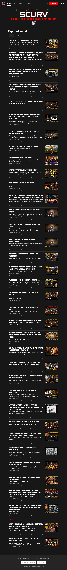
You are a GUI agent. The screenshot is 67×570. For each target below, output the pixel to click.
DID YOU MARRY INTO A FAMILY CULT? (24, 422)
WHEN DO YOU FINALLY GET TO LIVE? (23, 40)
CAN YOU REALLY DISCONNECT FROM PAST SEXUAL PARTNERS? (26, 103)
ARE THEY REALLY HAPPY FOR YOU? (23, 170)
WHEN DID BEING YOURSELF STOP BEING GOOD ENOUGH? (25, 464)
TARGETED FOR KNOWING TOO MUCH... (24, 280)
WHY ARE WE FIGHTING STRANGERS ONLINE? (23, 308)
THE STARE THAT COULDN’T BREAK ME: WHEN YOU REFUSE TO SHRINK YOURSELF (25, 364)
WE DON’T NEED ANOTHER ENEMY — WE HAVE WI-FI (24, 311)
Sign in (62, 3)
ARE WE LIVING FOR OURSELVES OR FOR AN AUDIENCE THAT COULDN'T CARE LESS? (26, 297)
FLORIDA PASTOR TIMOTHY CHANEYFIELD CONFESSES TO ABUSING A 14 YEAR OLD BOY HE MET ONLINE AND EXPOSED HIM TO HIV (25, 395)
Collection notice (44, 558)
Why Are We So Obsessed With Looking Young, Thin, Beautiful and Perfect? (23, 467)
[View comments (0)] (21, 48)
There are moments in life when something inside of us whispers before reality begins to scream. (24, 453)
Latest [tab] (11, 35)
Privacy (32, 558)
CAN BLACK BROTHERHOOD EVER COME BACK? (24, 211)
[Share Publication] (47, 3)
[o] (51, 43)
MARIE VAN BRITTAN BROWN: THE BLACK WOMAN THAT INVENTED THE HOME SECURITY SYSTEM (25, 72)
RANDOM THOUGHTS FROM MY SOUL (23, 146)
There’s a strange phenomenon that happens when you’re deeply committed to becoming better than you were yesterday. (25, 229)
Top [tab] (16, 35)
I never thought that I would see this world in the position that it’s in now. (25, 380)
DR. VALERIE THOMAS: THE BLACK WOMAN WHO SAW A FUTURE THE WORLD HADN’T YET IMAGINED (26, 507)
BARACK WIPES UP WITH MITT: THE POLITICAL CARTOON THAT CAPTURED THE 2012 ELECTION (26, 407)
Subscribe (53, 3)
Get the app (41, 562)
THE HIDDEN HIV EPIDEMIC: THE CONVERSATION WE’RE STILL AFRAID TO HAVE (24, 323)
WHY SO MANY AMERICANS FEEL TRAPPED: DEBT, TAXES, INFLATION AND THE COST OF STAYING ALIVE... (25, 43)
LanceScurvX (19, 46)
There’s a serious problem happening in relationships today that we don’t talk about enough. (25, 244)
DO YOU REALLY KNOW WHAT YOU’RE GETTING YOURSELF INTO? (25, 185)
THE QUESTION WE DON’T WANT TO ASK (20, 271)
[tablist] (17, 35)
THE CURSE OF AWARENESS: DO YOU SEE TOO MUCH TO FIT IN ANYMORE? (25, 434)
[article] (33, 44)
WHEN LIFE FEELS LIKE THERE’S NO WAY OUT (21, 481)
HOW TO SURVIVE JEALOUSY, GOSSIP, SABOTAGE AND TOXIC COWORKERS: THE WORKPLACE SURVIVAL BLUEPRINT (25, 492)
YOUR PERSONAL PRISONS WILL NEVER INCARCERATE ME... (24, 132)
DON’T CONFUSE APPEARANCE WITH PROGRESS (23, 255)
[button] (9, 4)
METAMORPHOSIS (14, 76)
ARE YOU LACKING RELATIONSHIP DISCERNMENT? (22, 240)
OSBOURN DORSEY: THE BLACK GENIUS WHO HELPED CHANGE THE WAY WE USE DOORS (25, 335)
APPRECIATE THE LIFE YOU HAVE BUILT (20, 148)
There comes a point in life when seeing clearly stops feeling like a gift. (25, 438)
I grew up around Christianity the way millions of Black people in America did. (24, 160)
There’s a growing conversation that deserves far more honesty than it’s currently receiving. (24, 122)
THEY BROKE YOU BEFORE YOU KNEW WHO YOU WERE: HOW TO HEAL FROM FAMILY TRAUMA (24, 544)
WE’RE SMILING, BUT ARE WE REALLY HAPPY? (23, 294)
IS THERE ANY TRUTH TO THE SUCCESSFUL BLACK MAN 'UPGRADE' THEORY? (26, 268)
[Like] (10, 48)
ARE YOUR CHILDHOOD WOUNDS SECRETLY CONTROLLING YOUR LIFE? (26, 525)
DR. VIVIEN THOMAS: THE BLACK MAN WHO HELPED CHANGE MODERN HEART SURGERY (26, 196)
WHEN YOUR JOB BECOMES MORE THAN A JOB (22, 496)
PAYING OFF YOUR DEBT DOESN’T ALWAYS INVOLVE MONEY (25, 377)
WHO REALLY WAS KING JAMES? (21, 157)
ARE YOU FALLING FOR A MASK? (21, 183)
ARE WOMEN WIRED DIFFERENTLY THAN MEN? (22, 106)
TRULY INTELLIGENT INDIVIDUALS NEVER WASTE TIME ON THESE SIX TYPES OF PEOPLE (25, 87)
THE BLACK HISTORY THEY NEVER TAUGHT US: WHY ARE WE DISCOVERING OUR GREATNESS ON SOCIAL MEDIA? (26, 55)
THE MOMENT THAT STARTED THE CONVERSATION (23, 367)
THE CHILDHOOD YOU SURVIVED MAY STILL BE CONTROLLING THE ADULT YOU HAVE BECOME (22, 529)
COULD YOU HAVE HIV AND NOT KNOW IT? (25, 320)
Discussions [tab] (21, 35)
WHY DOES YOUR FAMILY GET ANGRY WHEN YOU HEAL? (23, 540)
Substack (25, 566)
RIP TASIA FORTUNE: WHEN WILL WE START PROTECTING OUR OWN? (26, 349)
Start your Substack (29, 562)
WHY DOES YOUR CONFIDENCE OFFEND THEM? (24, 226)
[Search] (43, 3)
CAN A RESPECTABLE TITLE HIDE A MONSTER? (22, 391)
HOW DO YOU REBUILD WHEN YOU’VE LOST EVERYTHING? (26, 478)
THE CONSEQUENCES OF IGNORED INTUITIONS (22, 449)
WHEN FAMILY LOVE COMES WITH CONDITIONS (22, 424)
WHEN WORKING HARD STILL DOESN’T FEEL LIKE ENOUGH (25, 258)
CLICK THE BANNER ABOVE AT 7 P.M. (19, 339)
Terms (37, 558)
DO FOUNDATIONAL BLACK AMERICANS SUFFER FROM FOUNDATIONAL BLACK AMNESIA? (24, 117)
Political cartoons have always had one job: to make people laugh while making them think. (25, 412)
